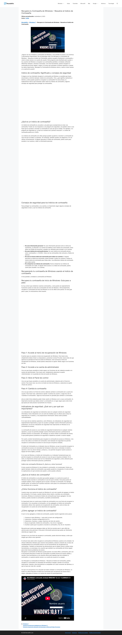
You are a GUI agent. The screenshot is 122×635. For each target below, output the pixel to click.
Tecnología (111, 3)
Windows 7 (32, 22)
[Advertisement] (47, 96)
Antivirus (103, 3)
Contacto (74, 632)
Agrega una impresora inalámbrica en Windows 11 (35, 625)
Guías (68, 3)
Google (95, 3)
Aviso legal (68, 632)
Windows (60, 3)
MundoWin (24, 22)
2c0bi (27, 18)
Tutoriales (75, 3)
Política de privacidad (95, 632)
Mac (89, 3)
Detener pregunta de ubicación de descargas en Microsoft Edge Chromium (41, 627)
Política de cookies (83, 632)
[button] (117, 3)
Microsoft (82, 3)
